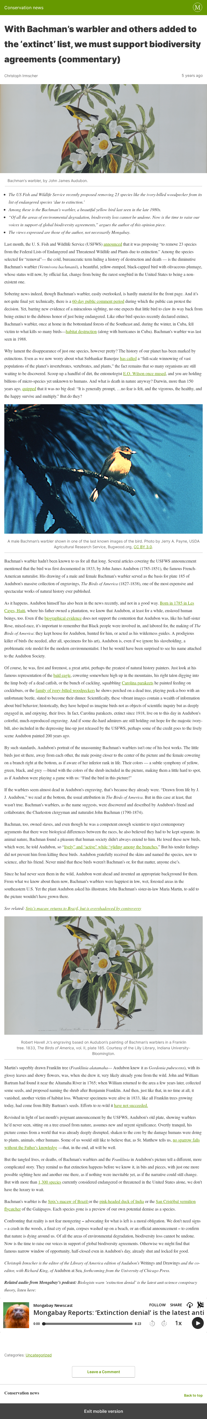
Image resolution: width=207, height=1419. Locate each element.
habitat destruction (81, 331)
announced (113, 244)
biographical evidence (63, 618)
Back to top (193, 1395)
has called (128, 358)
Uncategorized (39, 1355)
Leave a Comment (103, 1371)
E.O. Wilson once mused (144, 373)
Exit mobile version (103, 1411)
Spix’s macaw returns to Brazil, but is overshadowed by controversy (83, 908)
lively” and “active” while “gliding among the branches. (111, 846)
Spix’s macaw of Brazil (68, 1201)
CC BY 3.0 (143, 546)
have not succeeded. (131, 1105)
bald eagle (62, 675)
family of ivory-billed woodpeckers (65, 690)
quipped (29, 388)
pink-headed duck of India (121, 1201)
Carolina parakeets (137, 682)
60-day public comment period (98, 301)
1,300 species (49, 1182)
